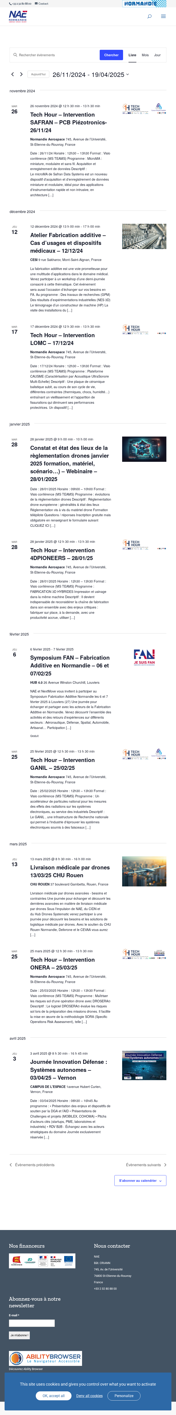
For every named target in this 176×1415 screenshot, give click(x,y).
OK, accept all (54, 1396)
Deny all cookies (89, 1396)
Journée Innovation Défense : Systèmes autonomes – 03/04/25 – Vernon (68, 1069)
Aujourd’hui (38, 74)
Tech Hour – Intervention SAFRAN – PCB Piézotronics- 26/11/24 (68, 122)
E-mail (14, 1315)
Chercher (111, 55)
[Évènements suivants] (21, 74)
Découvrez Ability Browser (26, 1369)
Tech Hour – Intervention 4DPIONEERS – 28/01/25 (62, 554)
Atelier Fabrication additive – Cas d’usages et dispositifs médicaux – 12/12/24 (68, 242)
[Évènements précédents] (12, 74)
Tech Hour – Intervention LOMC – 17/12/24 (62, 339)
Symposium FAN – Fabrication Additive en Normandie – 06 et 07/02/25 (70, 665)
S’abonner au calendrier (138, 1180)
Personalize (124, 1396)
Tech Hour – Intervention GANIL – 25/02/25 (62, 763)
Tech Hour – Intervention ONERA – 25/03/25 (62, 963)
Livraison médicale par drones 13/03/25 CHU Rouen (70, 871)
